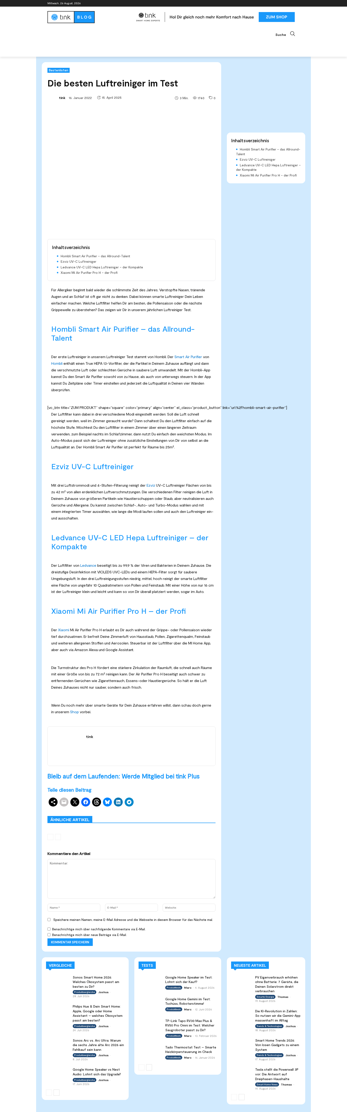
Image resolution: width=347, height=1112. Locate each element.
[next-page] (56, 1093)
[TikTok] (290, 3)
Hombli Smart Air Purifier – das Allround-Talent (95, 256)
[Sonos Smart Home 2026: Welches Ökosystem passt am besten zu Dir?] (58, 981)
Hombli (57, 363)
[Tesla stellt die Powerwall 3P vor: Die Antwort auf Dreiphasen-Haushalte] (241, 1073)
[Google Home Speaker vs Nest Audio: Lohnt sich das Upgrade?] (58, 1073)
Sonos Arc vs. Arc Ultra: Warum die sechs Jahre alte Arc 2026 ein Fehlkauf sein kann (98, 1045)
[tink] (52, 98)
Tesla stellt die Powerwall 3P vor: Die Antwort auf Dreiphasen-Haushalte (276, 1074)
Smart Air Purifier (188, 356)
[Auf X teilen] (74, 802)
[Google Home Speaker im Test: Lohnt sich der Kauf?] (150, 981)
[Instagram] (277, 3)
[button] (287, 34)
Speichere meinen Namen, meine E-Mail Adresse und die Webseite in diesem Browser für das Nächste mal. (133, 920)
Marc (187, 987)
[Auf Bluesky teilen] (107, 802)
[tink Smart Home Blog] (89, 17)
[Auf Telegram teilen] (129, 802)
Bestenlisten (58, 70)
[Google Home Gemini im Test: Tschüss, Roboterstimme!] (150, 1003)
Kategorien (147, 809)
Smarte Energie (265, 996)
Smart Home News (202, 812)
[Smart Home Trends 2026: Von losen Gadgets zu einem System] (241, 1044)
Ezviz (151, 485)
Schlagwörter (83, 809)
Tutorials (175, 812)
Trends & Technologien (269, 1026)
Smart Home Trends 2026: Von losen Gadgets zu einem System (277, 1045)
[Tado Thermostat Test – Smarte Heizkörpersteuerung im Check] (150, 1051)
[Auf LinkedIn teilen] (118, 802)
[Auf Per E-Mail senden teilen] (63, 802)
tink (62, 98)
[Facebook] (270, 3)
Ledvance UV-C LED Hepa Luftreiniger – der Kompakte (102, 267)
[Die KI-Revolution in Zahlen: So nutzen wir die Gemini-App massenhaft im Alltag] (241, 1014)
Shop (74, 711)
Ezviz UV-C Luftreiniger (78, 261)
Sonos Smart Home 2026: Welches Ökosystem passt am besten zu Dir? (96, 981)
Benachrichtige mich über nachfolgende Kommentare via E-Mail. (99, 929)
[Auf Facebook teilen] (85, 802)
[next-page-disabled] (58, 837)
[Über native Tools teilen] (53, 802)
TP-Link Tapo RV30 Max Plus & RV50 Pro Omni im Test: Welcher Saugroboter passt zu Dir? (189, 1025)
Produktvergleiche (202, 809)
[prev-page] (50, 837)
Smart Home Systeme (116, 809)
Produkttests (172, 809)
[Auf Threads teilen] (96, 802)
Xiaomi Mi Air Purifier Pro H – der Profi (89, 272)
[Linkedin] (284, 3)
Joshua (103, 992)
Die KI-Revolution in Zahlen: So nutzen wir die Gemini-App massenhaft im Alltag (277, 1015)
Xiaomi (63, 629)
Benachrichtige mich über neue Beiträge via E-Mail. (89, 935)
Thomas (282, 996)
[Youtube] (297, 3)
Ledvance (88, 565)
